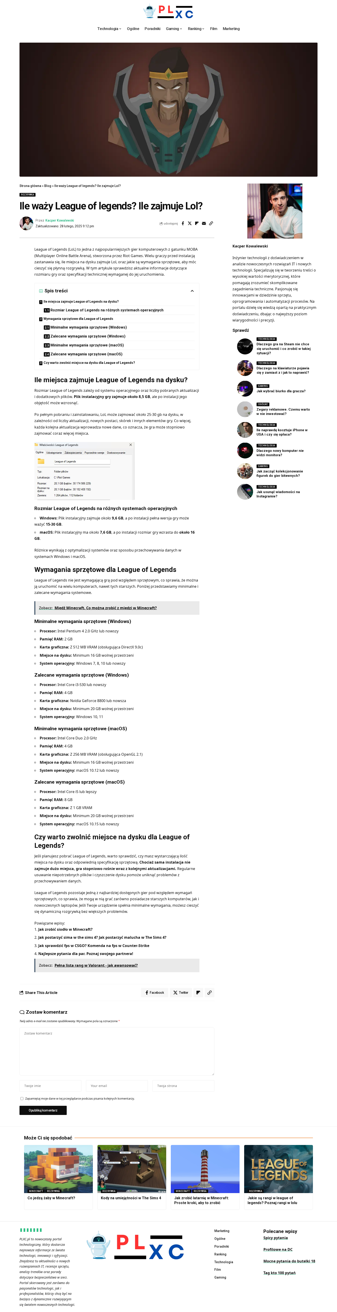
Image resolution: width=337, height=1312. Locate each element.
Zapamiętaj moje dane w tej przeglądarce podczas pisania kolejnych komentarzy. (80, 1098)
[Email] (204, 223)
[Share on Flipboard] (197, 223)
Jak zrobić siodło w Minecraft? (65, 929)
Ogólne (263, 404)
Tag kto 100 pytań (279, 1272)
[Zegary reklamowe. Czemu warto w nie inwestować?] (245, 409)
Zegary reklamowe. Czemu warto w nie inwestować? (283, 411)
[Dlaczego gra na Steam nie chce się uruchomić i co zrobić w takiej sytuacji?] (245, 346)
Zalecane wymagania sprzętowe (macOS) (86, 354)
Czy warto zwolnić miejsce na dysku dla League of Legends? (89, 363)
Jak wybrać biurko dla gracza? (281, 391)
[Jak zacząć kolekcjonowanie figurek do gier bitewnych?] (245, 471)
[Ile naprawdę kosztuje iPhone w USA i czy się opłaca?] (245, 430)
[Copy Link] (211, 223)
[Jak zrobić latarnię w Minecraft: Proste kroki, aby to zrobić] (205, 1169)
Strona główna (30, 186)
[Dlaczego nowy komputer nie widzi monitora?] (245, 450)
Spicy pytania (275, 1237)
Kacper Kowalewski (59, 220)
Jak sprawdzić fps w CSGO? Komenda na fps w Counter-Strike (93, 945)
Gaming (263, 385)
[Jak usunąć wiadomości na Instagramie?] (245, 492)
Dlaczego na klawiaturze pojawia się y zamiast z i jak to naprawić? (283, 370)
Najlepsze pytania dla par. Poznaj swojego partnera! (85, 953)
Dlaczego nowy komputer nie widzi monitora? (280, 452)
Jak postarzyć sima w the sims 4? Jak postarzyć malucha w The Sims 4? (102, 937)
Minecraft (36, 1191)
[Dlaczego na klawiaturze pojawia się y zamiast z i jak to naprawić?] (245, 368)
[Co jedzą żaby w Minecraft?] (58, 1169)
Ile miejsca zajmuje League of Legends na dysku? (81, 301)
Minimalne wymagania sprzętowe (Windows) (88, 327)
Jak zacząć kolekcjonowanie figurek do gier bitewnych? (280, 473)
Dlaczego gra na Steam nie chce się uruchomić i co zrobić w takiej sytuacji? (284, 348)
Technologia (266, 339)
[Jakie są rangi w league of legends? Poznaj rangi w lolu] (278, 1169)
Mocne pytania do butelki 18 (289, 1261)
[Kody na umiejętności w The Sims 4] (131, 1169)
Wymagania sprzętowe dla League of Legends (78, 319)
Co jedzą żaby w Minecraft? (51, 1198)
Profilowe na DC (278, 1249)
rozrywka (27, 194)
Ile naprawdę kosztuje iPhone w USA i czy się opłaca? (282, 432)
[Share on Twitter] (190, 223)
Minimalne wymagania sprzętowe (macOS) (87, 345)
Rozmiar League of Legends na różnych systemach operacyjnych (106, 310)
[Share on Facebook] (183, 223)
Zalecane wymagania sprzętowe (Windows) (87, 336)
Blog (47, 186)
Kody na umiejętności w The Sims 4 (131, 1198)
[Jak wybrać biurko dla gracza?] (245, 389)
